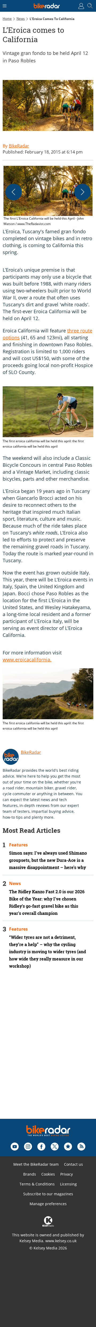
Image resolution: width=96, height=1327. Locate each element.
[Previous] (13, 192)
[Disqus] (48, 1051)
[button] (48, 196)
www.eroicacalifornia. (27, 659)
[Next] (82, 192)
